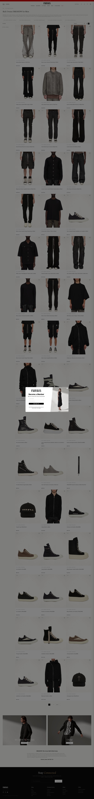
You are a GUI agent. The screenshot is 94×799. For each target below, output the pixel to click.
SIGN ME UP (36, 403)
